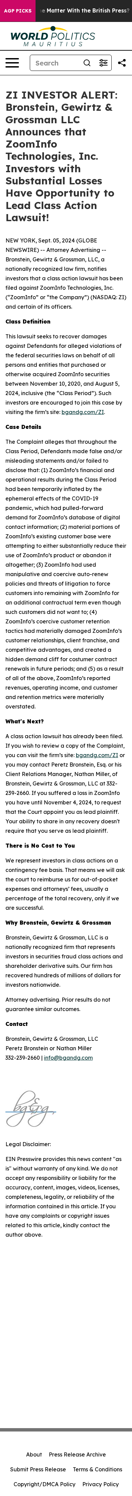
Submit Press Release (38, 1469)
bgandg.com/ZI (83, 412)
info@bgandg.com (68, 1057)
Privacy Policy (100, 1484)
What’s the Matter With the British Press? (72, 10)
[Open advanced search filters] (103, 63)
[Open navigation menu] (12, 63)
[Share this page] (122, 63)
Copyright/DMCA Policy (44, 1484)
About (34, 1454)
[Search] (87, 63)
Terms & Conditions (97, 1469)
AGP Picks (17, 11)
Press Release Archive (77, 1454)
